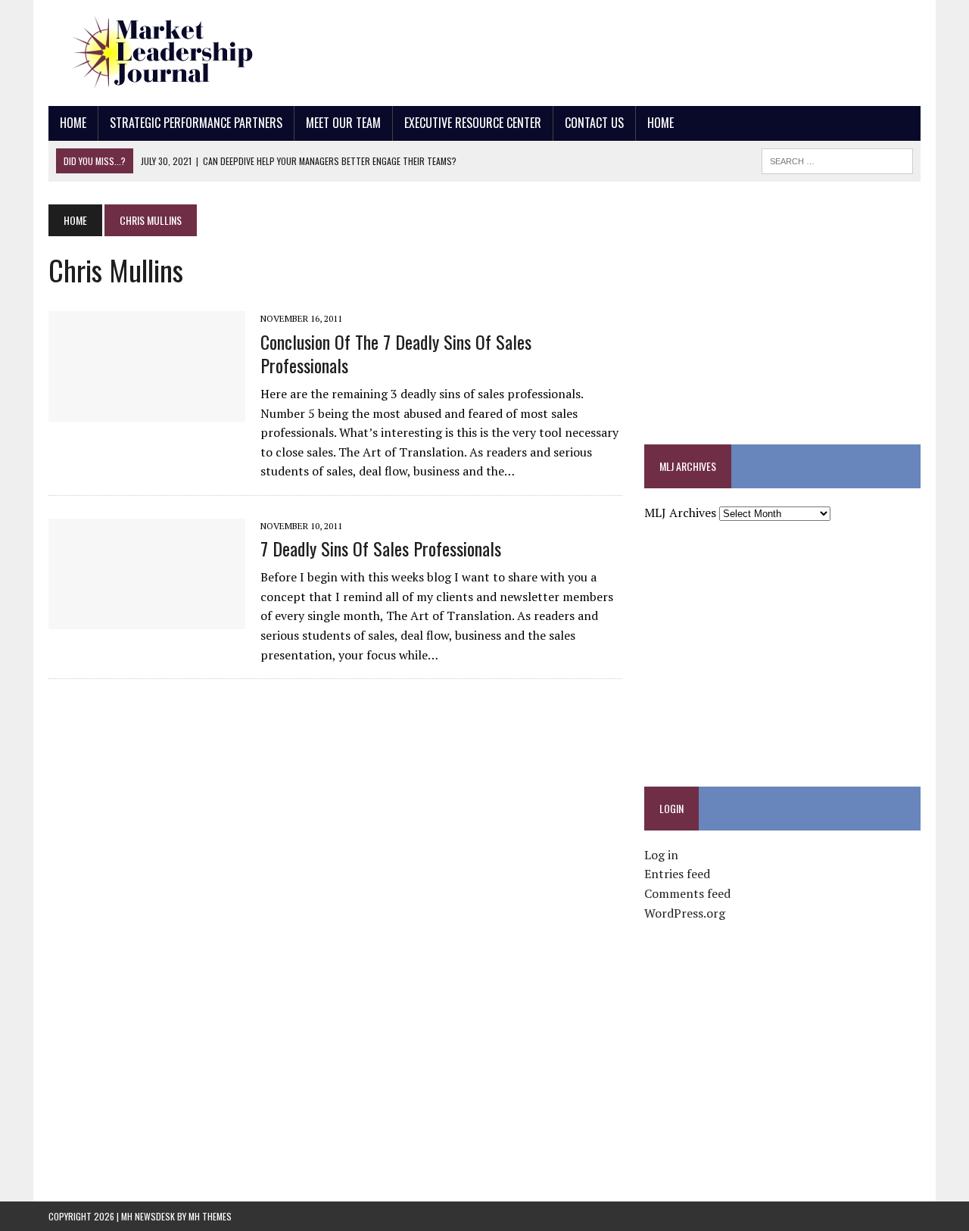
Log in (661, 854)
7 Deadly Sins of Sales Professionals (380, 548)
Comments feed (687, 893)
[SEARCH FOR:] (837, 159)
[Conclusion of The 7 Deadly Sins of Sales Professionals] (146, 412)
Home (73, 123)
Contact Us (594, 123)
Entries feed (677, 873)
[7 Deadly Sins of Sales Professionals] (146, 618)
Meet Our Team (343, 123)
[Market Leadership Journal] (186, 53)
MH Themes (210, 1216)
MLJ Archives (680, 512)
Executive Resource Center (472, 123)
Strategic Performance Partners (196, 123)
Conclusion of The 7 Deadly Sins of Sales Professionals (395, 353)
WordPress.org (684, 913)
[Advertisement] (645, 49)
